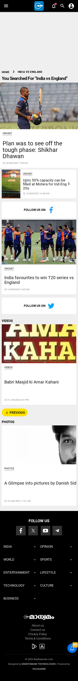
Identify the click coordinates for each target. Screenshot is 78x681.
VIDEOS (7, 321)
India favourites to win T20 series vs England (39, 280)
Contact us (37, 630)
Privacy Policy (37, 634)
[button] (6, 6)
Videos (8, 367)
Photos (9, 468)
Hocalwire (39, 669)
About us (38, 625)
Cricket (7, 133)
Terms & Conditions (38, 638)
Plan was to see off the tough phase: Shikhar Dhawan (32, 149)
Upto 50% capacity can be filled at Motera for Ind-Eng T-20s (46, 184)
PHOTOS (8, 422)
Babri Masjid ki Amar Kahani (31, 382)
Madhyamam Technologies (39, 664)
